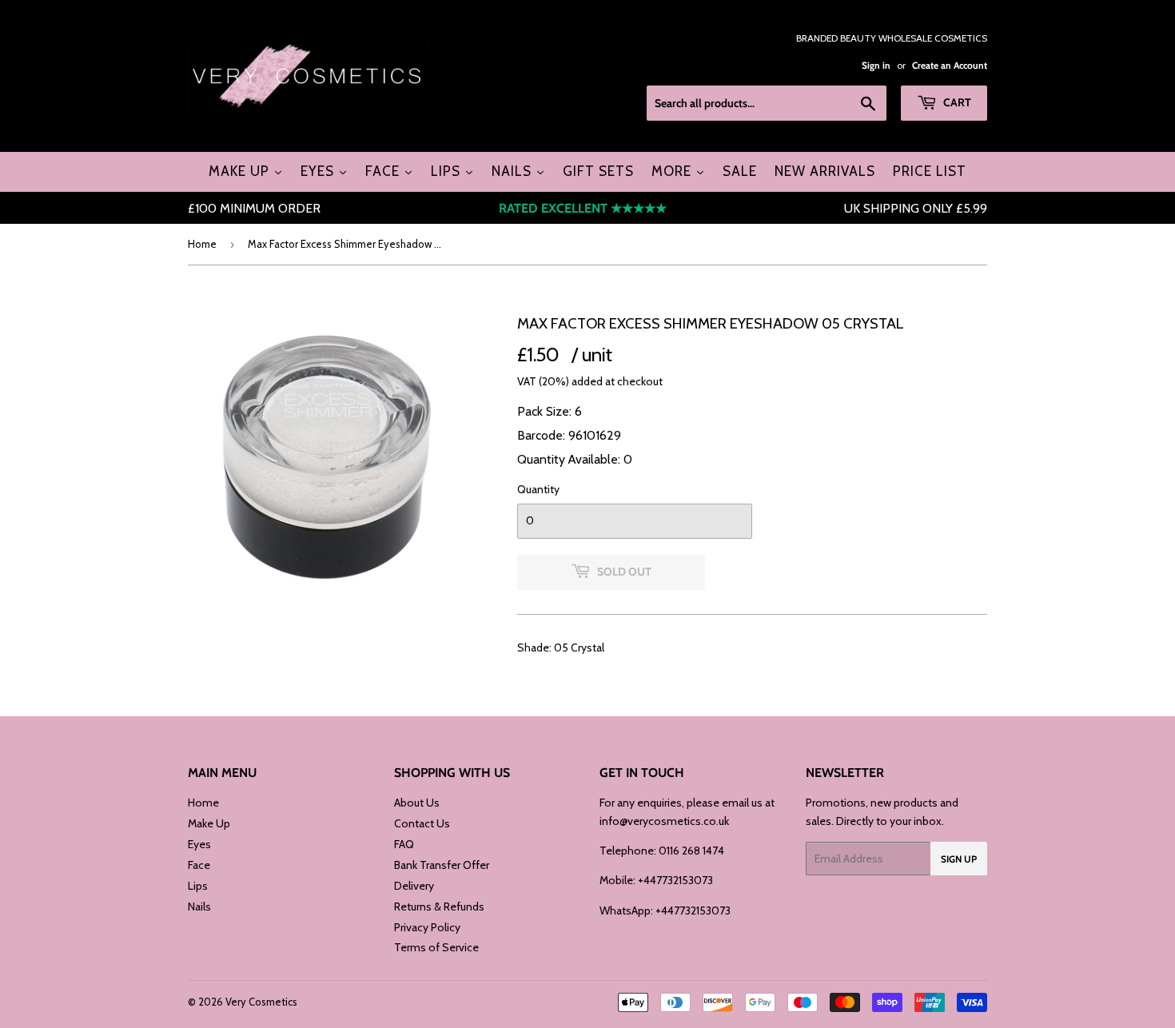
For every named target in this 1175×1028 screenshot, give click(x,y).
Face (199, 865)
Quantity (538, 489)
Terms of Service (436, 947)
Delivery (414, 886)
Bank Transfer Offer (441, 865)
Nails (199, 906)
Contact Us (422, 823)
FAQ (404, 844)
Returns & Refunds (439, 906)
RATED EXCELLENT (583, 208)
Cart (956, 102)
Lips (198, 886)
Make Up (209, 823)
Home (202, 243)
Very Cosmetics (261, 1001)
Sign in (876, 65)
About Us (417, 802)
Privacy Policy (427, 927)
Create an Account (949, 65)
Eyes (199, 844)
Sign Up (959, 859)
